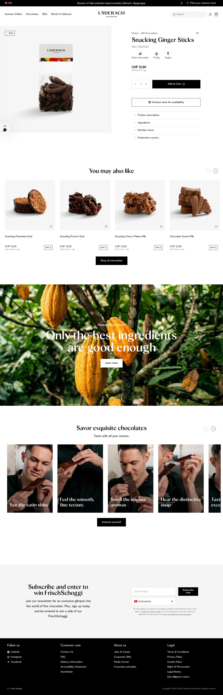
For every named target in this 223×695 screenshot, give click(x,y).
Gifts (44, 14)
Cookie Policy (174, 662)
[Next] (215, 171)
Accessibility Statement (73, 667)
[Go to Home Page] (111, 14)
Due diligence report (178, 677)
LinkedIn (15, 652)
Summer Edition (13, 14)
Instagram (16, 657)
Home (135, 33)
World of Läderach (61, 14)
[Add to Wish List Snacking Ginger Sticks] (197, 33)
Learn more (111, 363)
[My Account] (210, 14)
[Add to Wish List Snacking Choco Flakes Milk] (161, 226)
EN (10, 3)
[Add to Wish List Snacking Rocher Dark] (106, 226)
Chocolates (32, 14)
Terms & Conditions (178, 652)
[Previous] (208, 171)
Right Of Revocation (178, 667)
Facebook (16, 662)
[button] (166, 115)
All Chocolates (149, 33)
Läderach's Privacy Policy (151, 612)
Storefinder (67, 672)
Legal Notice (174, 672)
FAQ (63, 657)
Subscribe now (188, 591)
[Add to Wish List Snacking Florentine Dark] (51, 226)
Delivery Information (72, 662)
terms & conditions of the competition (177, 614)
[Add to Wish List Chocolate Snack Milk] (216, 226)
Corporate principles (125, 667)
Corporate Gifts (122, 657)
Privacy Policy (174, 657)
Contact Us (67, 652)
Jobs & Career (122, 652)
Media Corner (121, 662)
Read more (139, 3)
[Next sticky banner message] (181, 3)
